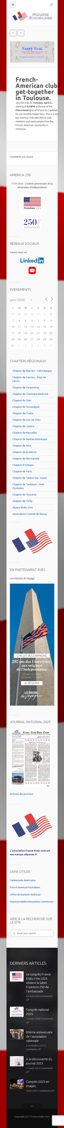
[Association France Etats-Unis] (32, 16)
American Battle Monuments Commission (31, 901)
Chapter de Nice (21, 445)
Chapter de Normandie (25, 458)
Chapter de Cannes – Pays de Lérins (29, 379)
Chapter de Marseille (24, 432)
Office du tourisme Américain (25, 894)
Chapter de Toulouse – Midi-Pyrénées (28, 486)
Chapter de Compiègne (26, 406)
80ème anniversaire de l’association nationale (39, 1036)
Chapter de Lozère (23, 426)
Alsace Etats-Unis (22, 507)
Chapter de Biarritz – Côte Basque (32, 370)
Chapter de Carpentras (25, 387)
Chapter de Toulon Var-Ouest (29, 477)
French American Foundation (25, 887)
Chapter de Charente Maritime (30, 393)
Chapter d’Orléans (23, 465)
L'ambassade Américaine (22, 880)
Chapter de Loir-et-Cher (26, 419)
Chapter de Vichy (22, 501)
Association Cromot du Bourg (29, 513)
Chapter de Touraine (24, 494)
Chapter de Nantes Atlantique (29, 439)
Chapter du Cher (21, 400)
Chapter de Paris (22, 471)
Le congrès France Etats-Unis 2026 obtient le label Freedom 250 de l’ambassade (38, 983)
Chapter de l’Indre (22, 413)
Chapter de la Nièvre (24, 452)
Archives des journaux (21, 794)
